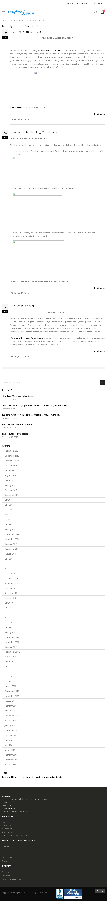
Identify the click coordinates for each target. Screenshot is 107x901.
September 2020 (12, 450)
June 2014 (9, 558)
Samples (100, 3)
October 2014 (11, 544)
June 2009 (9, 740)
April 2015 (9, 514)
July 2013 (9, 602)
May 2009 (9, 745)
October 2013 (11, 588)
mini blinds (59, 777)
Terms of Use (7, 872)
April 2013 (9, 617)
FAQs (4, 853)
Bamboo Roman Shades (51, 50)
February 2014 (11, 578)
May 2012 (9, 671)
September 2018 (12, 470)
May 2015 (9, 509)
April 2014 (9, 568)
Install (4, 850)
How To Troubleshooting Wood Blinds (33, 132)
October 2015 (11, 490)
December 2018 (12, 455)
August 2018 (10, 475)
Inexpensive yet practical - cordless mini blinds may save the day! (31, 415)
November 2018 (12, 460)
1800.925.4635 (85, 3)
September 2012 (12, 651)
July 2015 (9, 499)
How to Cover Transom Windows (17, 424)
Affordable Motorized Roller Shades (18, 396)
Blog (10, 20)
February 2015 (11, 524)
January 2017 (10, 485)
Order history (7, 832)
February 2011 (11, 705)
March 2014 (10, 573)
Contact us (6, 825)
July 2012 (9, 661)
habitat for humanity (45, 777)
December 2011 (12, 691)
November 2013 (12, 583)
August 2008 (10, 764)
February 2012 (11, 681)
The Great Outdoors (23, 306)
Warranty (6, 875)
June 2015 (9, 505)
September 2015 (12, 495)
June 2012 (9, 666)
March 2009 (10, 750)
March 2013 (10, 622)
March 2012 (10, 676)
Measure (5, 846)
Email (71, 3)
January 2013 (10, 632)
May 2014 (9, 563)
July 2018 (9, 480)
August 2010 (10, 720)
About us (6, 822)
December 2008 (12, 759)
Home (3, 20)
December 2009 (12, 730)
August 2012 (10, 656)
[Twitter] (102, 891)
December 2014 (12, 534)
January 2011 (10, 710)
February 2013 (11, 627)
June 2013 (9, 607)
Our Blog (5, 861)
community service (26, 777)
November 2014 (12, 539)
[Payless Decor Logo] (21, 11)
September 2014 (12, 549)
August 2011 (10, 701)
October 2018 (11, 465)
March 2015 (10, 519)
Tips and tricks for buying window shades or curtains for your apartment (34, 405)
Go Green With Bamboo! (25, 32)
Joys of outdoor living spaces (15, 433)
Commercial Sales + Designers (14, 835)
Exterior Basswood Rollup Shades (28, 338)
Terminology (7, 857)
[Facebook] (97, 891)
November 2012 (12, 642)
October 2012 (11, 647)
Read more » (99, 114)
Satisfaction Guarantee (11, 879)
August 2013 (10, 598)
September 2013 (12, 593)
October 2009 (11, 735)
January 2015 (10, 529)
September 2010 (12, 715)
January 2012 (10, 686)
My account (7, 828)
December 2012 (12, 637)
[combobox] (53, 382)
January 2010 (10, 725)
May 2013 (9, 612)
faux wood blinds (9, 777)
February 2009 (11, 754)
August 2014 (10, 553)
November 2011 (12, 696)
